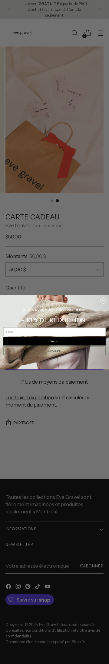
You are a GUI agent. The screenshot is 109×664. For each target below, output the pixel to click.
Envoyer (54, 341)
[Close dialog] (103, 300)
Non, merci (54, 350)
